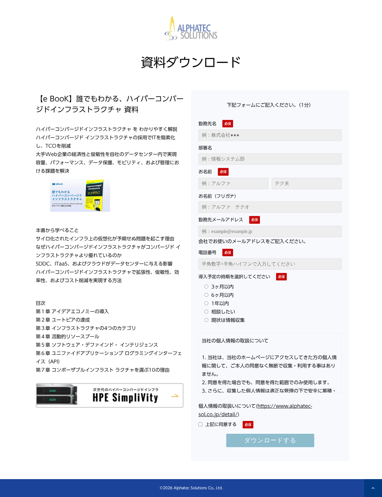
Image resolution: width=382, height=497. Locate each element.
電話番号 (207, 252)
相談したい (223, 311)
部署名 (205, 147)
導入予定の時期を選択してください (234, 276)
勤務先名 (207, 123)
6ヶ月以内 (222, 295)
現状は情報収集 (228, 320)
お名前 (205, 171)
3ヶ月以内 (222, 286)
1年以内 (220, 303)
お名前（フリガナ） (218, 196)
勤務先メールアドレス (220, 219)
